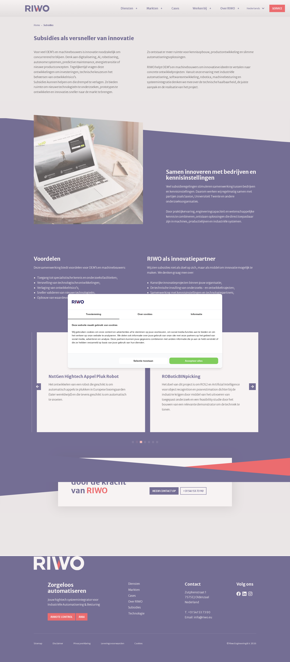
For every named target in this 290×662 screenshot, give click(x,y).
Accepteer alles (194, 360)
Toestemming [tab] (93, 314)
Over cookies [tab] (145, 314)
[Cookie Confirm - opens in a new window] (205, 301)
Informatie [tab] (196, 314)
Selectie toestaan (143, 360)
